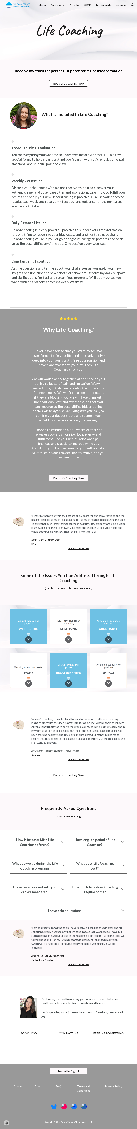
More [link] (119, 5)
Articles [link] (74, 5)
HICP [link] (87, 5)
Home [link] (42, 5)
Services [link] (56, 5)
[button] (132, 5)
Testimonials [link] (103, 5)
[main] (68, 30)
